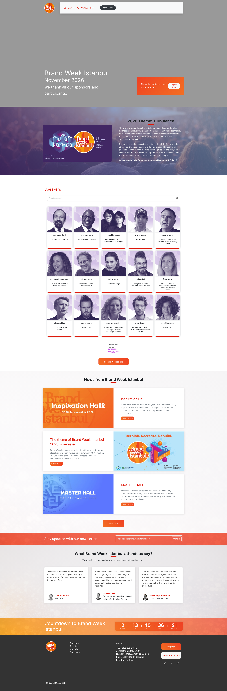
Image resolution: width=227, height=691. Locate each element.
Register (171, 647)
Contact (84, 8)
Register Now (108, 8)
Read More (113, 523)
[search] (177, 198)
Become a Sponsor (171, 655)
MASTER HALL (132, 485)
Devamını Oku (127, 418)
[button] (92, 7)
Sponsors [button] (68, 8)
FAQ (77, 8)
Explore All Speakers (113, 362)
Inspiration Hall (132, 399)
